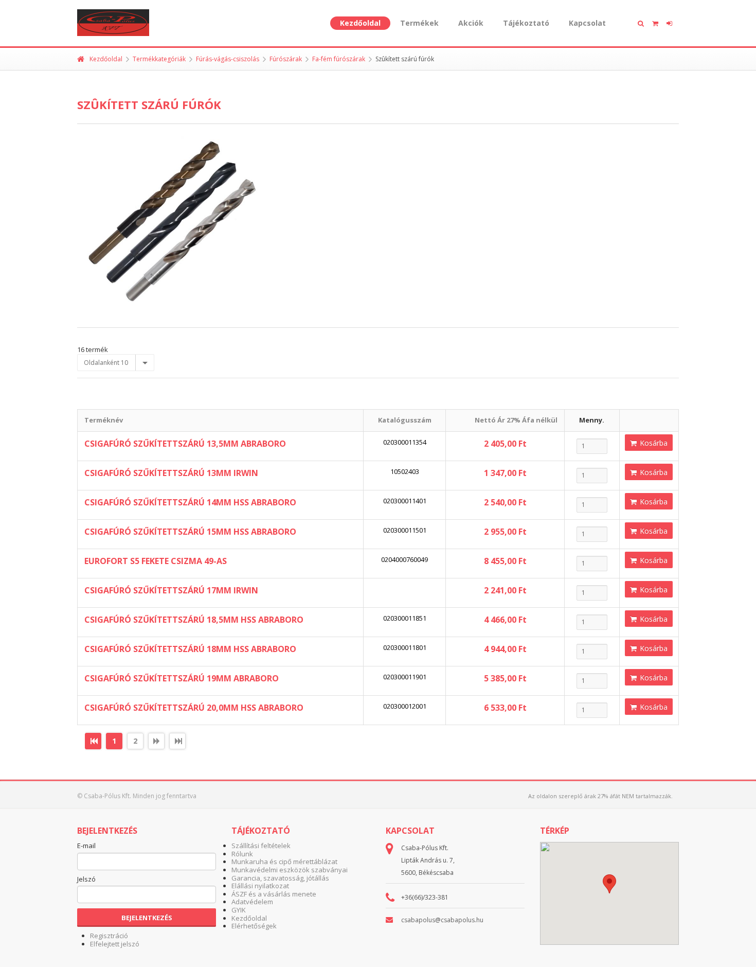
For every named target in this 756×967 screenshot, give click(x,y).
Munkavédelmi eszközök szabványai (289, 869)
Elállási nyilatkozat (260, 885)
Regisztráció (109, 935)
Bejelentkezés (146, 917)
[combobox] (115, 363)
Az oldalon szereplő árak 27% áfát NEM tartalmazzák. (600, 796)
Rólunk (242, 853)
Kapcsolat (587, 23)
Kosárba (653, 443)
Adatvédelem (252, 901)
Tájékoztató (526, 23)
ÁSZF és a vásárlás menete (273, 894)
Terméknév (103, 420)
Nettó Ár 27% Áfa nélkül (516, 420)
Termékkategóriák (159, 59)
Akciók (470, 23)
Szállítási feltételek (261, 845)
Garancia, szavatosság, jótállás (280, 878)
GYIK (238, 910)
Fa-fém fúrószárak (338, 59)
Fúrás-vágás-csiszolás (227, 59)
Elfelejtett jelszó (114, 943)
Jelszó (86, 879)
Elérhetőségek (254, 925)
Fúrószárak (285, 59)
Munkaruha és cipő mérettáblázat (284, 861)
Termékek (419, 23)
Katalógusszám (404, 420)
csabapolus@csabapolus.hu (442, 920)
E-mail (86, 846)
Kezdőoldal (360, 23)
